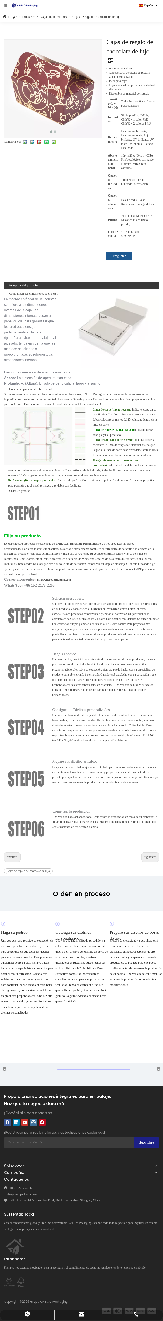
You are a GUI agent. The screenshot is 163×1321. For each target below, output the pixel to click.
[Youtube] (24, 1122)
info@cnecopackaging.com (22, 1194)
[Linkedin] (16, 1122)
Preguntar (119, 256)
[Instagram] (33, 1122)
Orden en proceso (19, 491)
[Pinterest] (42, 1122)
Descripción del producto (22, 285)
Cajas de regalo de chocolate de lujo (28, 871)
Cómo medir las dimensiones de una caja (33, 293)
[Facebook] (7, 1122)
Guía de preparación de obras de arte (31, 389)
